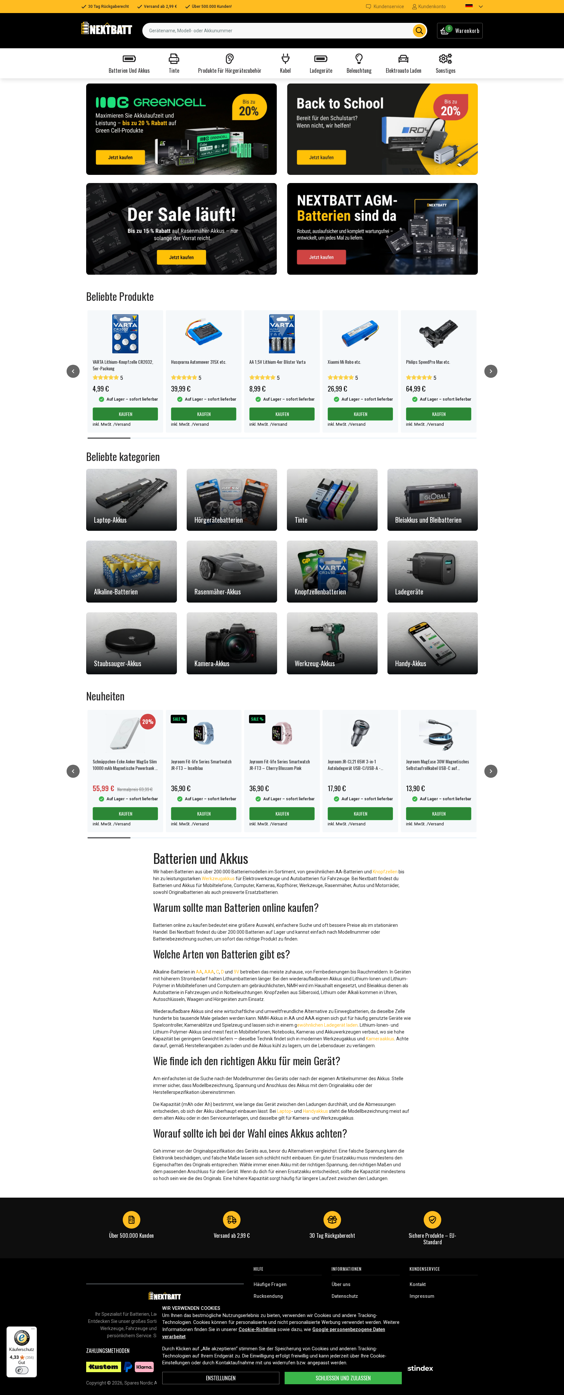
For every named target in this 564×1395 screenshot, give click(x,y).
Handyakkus (315, 1111)
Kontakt (418, 1284)
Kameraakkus (380, 1038)
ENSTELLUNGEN (221, 1378)
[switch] (21, 1370)
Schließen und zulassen (343, 1378)
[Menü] (33, 1330)
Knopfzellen (385, 871)
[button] (468, 6)
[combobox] (284, 30)
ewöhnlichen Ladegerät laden (327, 1025)
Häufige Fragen (270, 1284)
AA (199, 971)
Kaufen (125, 413)
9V (236, 971)
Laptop (284, 1111)
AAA (209, 971)
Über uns (341, 1284)
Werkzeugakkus (218, 878)
